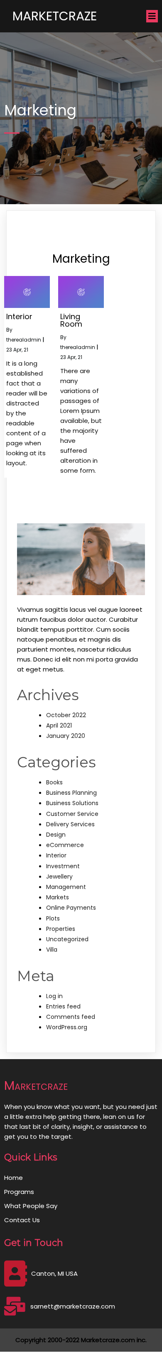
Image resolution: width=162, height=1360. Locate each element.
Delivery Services (70, 824)
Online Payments (71, 907)
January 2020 (65, 736)
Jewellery (59, 876)
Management (66, 887)
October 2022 (66, 715)
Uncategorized (67, 939)
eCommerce (65, 845)
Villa (51, 949)
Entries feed (63, 1006)
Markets (57, 897)
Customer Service (72, 814)
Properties (60, 929)
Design (56, 834)
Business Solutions (72, 803)
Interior (56, 855)
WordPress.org (66, 1027)
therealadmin (23, 339)
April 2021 (59, 725)
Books (54, 782)
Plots (53, 918)
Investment (63, 866)
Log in (54, 996)
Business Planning (71, 793)
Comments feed (70, 1017)
